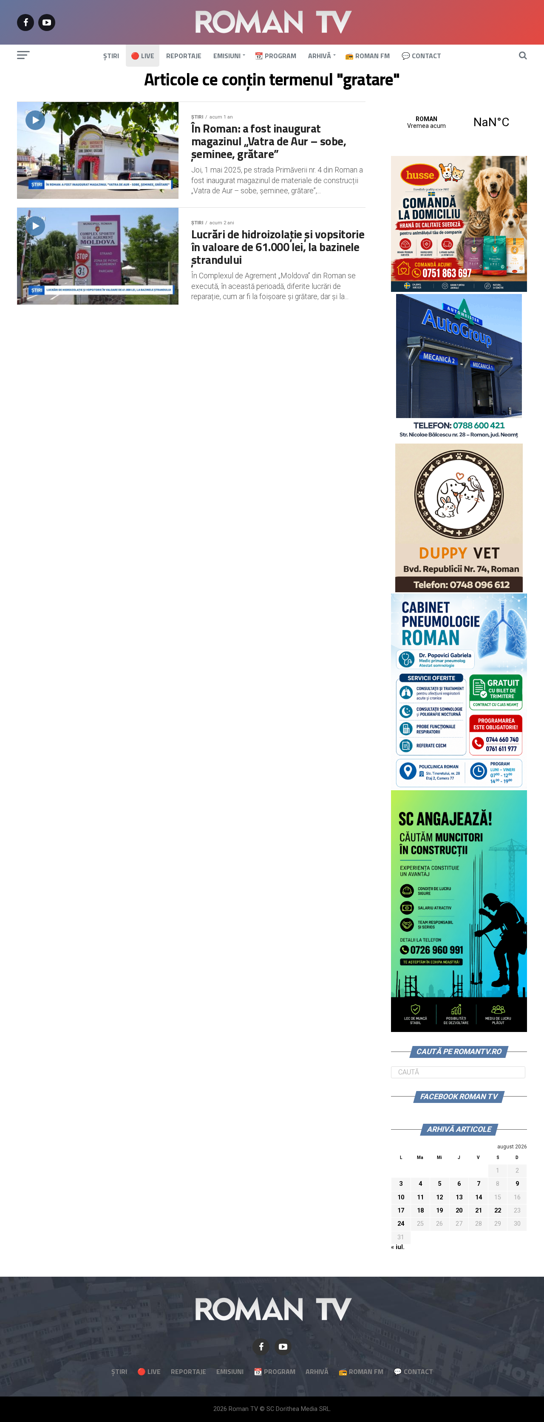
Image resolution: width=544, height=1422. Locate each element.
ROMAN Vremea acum (459, 122)
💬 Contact (421, 56)
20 (459, 1210)
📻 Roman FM (367, 56)
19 (439, 1210)
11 (420, 1197)
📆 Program (275, 56)
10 (400, 1197)
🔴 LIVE (142, 56)
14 (478, 1197)
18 (420, 1210)
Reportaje (183, 56)
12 (439, 1197)
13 (459, 1197)
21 (478, 1210)
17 (400, 1210)
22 (497, 1210)
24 (400, 1223)
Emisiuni (227, 56)
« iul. (398, 1247)
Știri (111, 56)
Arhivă (319, 56)
